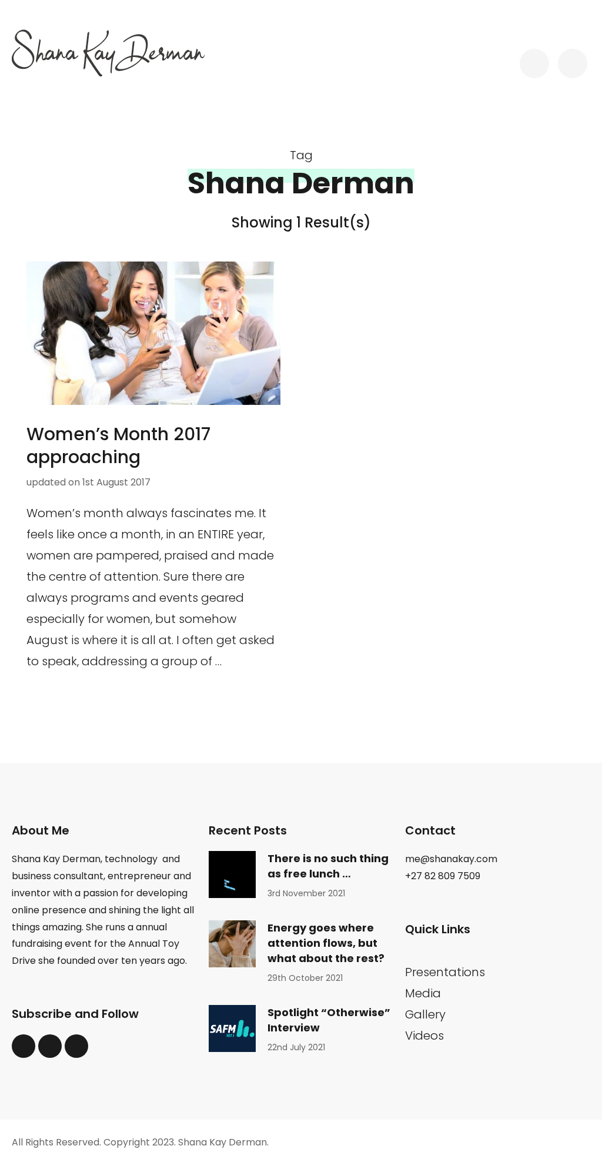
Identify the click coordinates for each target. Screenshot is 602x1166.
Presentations (445, 972)
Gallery (425, 1014)
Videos (424, 1035)
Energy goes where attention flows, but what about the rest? (325, 943)
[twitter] (23, 1046)
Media (423, 993)
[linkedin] (50, 1046)
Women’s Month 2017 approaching (118, 445)
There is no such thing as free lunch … (328, 866)
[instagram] (76, 1046)
